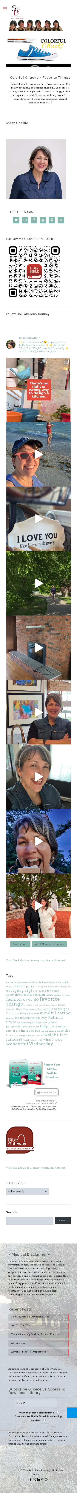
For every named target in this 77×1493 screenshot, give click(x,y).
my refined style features (29, 1022)
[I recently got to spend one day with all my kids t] (38, 841)
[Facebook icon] (30, 1479)
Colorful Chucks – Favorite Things (40, 77)
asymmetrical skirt (27, 982)
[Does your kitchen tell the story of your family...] (38, 390)
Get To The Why (21, 1325)
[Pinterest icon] (42, 1479)
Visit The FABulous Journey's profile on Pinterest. (36, 960)
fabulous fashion (33, 994)
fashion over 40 (22, 999)
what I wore (52, 1039)
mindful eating (55, 1012)
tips (16, 1035)
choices (10, 986)
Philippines (47, 1026)
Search (12, 1212)
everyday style (20, 990)
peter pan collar (31, 1026)
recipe (34, 1030)
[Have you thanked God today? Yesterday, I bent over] (38, 776)
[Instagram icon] (46, 1479)
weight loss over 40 (32, 1040)
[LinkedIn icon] (38, 1479)
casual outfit (62, 982)
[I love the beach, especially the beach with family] (38, 454)
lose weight (44, 1009)
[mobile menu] (5, 9)
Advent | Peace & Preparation (28, 1351)
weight (23, 1035)
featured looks (31, 1005)
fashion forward (62, 995)
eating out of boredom (48, 986)
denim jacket (25, 986)
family (49, 994)
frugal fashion (58, 1005)
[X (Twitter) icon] (34, 1479)
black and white (46, 982)
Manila (24, 1013)
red (42, 1031)
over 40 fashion (50, 1022)
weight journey (36, 1035)
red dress (49, 1031)
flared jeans (45, 1005)
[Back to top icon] (38, 1463)
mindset (10, 1018)
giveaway (11, 1009)
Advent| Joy (18, 1343)
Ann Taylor (11, 982)
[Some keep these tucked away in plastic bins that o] (38, 712)
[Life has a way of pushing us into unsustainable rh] (38, 583)
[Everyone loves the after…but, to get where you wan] (38, 519)
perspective (14, 1026)
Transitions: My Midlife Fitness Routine (35, 1334)
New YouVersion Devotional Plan (30, 1316)
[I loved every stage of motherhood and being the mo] (38, 905)
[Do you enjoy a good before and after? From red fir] (38, 647)
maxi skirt (34, 1013)
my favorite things (28, 1017)
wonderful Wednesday (29, 1043)
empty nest (65, 986)
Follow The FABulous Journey (27, 314)
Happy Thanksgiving (26, 1009)
